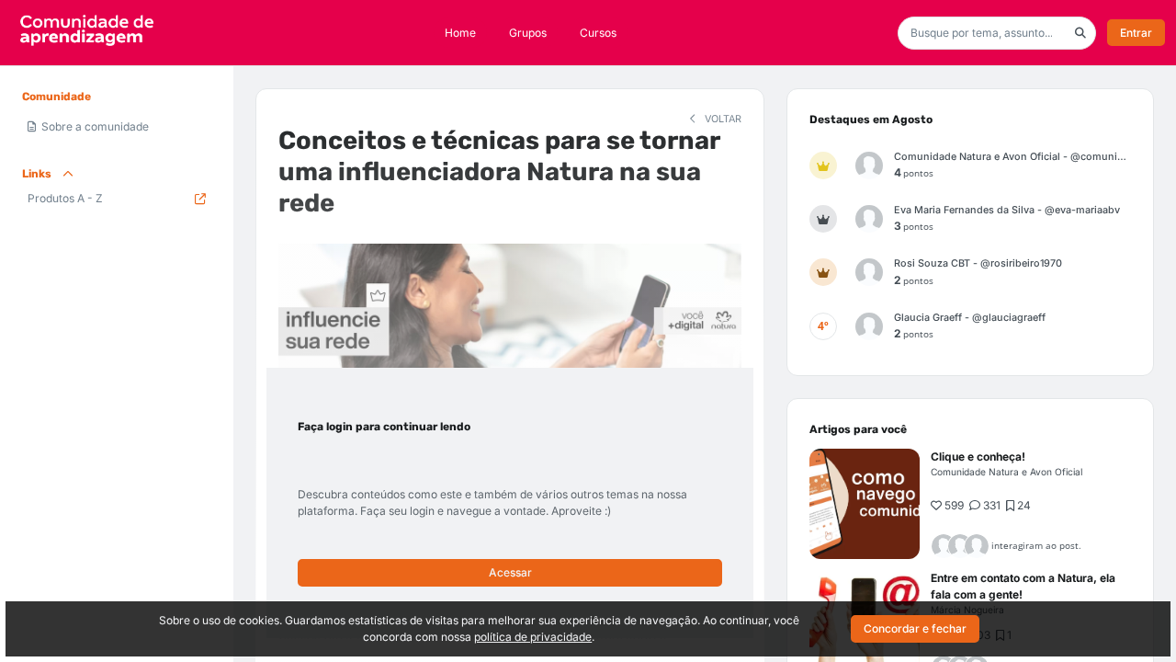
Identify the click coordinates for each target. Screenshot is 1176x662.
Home (460, 33)
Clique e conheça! (978, 456)
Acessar (510, 572)
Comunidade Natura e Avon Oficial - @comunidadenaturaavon (1012, 157)
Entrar (1136, 33)
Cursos (598, 33)
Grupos (528, 33)
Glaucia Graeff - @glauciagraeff (970, 318)
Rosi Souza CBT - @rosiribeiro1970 (978, 263)
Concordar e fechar (915, 628)
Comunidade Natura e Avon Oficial (1006, 471)
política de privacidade (533, 637)
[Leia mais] (864, 504)
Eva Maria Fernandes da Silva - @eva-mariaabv (1007, 210)
